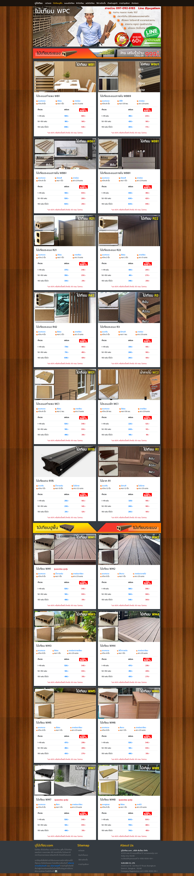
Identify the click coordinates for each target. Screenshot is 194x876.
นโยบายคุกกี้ (55, 865)
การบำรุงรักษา (124, 3)
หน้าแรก (48, 3)
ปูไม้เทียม (39, 3)
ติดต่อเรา (135, 3)
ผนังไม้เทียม (90, 3)
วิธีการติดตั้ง (101, 3)
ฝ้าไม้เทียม (80, 3)
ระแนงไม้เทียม (69, 3)
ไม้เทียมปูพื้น (57, 3)
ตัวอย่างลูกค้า (112, 3)
